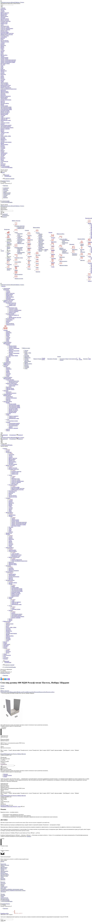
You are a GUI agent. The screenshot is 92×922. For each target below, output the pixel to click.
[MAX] (9, 679)
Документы (3, 891)
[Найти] (2, 6)
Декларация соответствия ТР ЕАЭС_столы (10, 806)
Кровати (13, 612)
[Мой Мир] (5, 679)
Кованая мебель (12, 574)
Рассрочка (3, 895)
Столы (12, 477)
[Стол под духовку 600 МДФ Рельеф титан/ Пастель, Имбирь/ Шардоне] (12, 723)
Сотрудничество (4, 897)
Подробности (4, 764)
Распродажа (11, 454)
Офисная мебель (12, 550)
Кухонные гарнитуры (16, 471)
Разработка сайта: (5, 913)
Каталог (8, 450)
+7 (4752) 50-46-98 (5, 166)
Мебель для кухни (13, 467)
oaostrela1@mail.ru (6, 180)
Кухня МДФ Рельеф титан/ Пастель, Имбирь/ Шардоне (13, 753)
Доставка (3, 894)
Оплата (7, 650)
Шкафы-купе (20, 692)
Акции (2, 877)
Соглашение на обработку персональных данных (12, 889)
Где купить (3, 883)
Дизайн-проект (4, 886)
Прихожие (11, 568)
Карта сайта (3, 888)
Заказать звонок (4, 204)
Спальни (11, 500)
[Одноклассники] (3, 679)
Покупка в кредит (5, 899)
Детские (10, 536)
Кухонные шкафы (15, 487)
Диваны (13, 518)
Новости (3, 884)
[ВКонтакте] (1, 679)
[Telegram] (7, 679)
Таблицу (29, 836)
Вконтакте (5, 185)
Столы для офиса (15, 553)
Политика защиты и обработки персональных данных (13, 890)
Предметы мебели (13, 582)
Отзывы (5, 776)
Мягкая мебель (12, 515)
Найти (2, 920)
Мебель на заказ (9, 623)
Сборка (2, 896)
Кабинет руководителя (16, 559)
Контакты (3, 878)
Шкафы (13, 586)
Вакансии (3, 882)
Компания (3, 879)
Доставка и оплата (7, 775)
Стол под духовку (5, 805)
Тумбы (12, 600)
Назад (8, 449)
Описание (5, 774)
